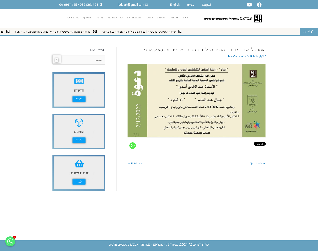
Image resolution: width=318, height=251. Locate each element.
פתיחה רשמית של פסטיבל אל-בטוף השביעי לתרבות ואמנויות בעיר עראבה (148, 31)
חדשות (161, 17)
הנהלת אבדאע (134, 17)
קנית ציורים (73, 17)
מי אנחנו (173, 17)
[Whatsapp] (132, 145)
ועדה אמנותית (115, 17)
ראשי (185, 17)
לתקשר (100, 17)
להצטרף (87, 17)
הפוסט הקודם (256, 163)
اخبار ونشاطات (256, 56)
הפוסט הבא (136, 163)
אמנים (149, 17)
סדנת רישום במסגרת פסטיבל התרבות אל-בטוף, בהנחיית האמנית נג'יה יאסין (62, 31)
